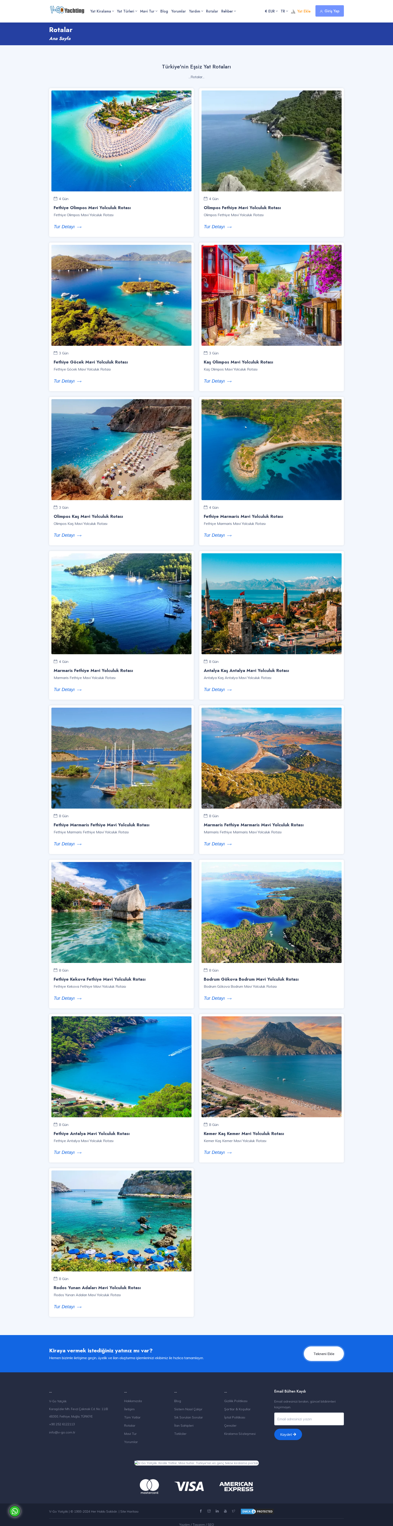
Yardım (194, 11)
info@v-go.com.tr (62, 1432)
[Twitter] (234, 1511)
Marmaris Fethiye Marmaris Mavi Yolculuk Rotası (254, 825)
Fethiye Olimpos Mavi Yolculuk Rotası (92, 208)
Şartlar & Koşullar (237, 1409)
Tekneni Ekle (323, 1353)
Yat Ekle (303, 11)
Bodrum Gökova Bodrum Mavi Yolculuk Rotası (251, 979)
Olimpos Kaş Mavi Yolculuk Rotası (88, 516)
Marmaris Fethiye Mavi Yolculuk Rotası (93, 670)
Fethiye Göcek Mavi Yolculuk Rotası (91, 362)
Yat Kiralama (100, 11)
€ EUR (270, 11)
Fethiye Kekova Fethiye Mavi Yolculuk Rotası (100, 979)
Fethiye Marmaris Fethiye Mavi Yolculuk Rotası (101, 825)
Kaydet (286, 1434)
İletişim (129, 1409)
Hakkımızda (133, 1401)
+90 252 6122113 (62, 1424)
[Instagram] (209, 1511)
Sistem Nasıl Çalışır (188, 1409)
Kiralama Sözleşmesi (240, 1434)
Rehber (227, 11)
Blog (164, 11)
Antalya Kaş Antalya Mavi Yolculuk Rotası (246, 670)
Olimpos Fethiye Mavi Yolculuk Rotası (242, 208)
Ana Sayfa (60, 38)
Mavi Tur (147, 11)
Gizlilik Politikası (235, 1401)
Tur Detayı (64, 226)
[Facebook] (201, 1511)
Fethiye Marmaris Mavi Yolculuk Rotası (243, 516)
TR (283, 11)
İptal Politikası (234, 1417)
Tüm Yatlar (132, 1417)
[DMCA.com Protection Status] (257, 1511)
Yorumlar (178, 11)
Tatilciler (180, 1434)
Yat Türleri (125, 11)
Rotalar (212, 11)
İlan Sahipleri (184, 1425)
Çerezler (230, 1425)
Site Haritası (129, 1511)
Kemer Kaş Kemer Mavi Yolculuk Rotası (244, 1133)
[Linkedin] (218, 1511)
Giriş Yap (332, 11)
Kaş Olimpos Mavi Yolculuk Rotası (238, 362)
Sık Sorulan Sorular (188, 1417)
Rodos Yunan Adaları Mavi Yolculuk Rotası (97, 1288)
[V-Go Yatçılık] (67, 7)
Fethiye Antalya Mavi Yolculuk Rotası (92, 1133)
